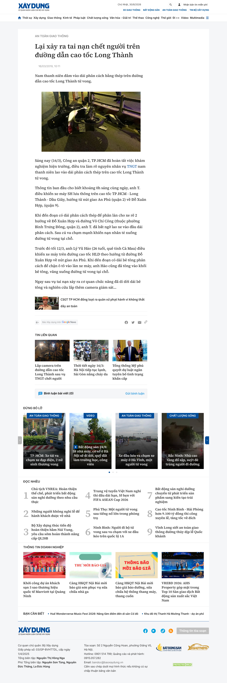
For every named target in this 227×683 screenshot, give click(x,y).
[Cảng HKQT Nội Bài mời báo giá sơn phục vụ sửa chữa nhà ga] (90, 565)
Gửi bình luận (134, 393)
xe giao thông (131, 10)
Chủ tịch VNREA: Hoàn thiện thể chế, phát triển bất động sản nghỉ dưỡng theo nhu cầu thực (54, 495)
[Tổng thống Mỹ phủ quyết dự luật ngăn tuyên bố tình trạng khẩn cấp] (130, 351)
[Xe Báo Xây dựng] (198, 646)
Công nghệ (152, 17)
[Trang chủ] (19, 17)
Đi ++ (176, 17)
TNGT (132, 166)
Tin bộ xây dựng (199, 10)
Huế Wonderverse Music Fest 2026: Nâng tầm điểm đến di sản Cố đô (94, 613)
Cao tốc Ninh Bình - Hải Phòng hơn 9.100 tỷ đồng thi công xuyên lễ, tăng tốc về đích (179, 513)
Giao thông (54, 17)
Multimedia (197, 17)
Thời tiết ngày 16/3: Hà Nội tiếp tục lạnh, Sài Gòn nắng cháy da (91, 369)
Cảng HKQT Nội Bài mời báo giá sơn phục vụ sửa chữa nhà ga (88, 587)
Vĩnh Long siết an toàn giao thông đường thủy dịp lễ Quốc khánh (178, 531)
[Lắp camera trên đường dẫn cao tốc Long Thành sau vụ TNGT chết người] (52, 351)
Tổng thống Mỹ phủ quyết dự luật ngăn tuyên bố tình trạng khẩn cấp (128, 372)
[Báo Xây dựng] (34, 7)
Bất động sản (151, 10)
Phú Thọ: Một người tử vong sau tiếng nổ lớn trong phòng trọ (116, 513)
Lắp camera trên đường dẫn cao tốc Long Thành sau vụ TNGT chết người (50, 372)
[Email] (140, 322)
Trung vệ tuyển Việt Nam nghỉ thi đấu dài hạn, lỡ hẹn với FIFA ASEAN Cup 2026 (117, 495)
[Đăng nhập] (179, 4)
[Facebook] (126, 322)
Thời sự (27, 17)
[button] (109, 472)
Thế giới (166, 17)
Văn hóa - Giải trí (120, 17)
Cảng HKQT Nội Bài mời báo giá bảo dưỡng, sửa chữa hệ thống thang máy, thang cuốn (136, 589)
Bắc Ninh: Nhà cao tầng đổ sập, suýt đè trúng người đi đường (183, 459)
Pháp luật (79, 17)
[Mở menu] (207, 18)
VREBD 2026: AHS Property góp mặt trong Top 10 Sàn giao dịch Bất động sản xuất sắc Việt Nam (181, 591)
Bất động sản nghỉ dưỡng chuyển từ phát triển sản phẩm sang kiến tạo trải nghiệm (175, 495)
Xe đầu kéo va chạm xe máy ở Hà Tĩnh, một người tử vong (137, 459)
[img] (91, 122)
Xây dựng (40, 17)
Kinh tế (67, 17)
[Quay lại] (37, 322)
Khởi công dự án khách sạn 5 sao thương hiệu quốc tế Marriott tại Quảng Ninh (44, 589)
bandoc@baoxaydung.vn (107, 662)
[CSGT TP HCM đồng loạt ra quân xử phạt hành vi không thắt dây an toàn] (47, 303)
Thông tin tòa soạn (192, 631)
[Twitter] (133, 322)
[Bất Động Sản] (169, 647)
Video (184, 17)
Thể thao (138, 17)
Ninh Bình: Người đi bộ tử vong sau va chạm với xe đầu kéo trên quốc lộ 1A (116, 531)
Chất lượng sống (97, 17)
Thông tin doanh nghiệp (43, 547)
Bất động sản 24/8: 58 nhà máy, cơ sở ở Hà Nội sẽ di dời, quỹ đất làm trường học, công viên (90, 455)
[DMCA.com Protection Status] (182, 664)
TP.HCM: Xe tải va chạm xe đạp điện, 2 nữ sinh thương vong (44, 459)
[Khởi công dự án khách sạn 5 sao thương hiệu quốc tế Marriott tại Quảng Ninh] (44, 565)
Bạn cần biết (33, 614)
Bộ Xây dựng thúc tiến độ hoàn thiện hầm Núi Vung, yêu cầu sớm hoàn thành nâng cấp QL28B (55, 531)
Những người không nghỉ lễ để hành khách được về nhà (55, 513)
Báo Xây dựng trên (51, 322)
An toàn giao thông (174, 10)
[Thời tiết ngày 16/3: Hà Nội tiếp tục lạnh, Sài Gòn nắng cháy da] (91, 351)
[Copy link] (145, 322)
